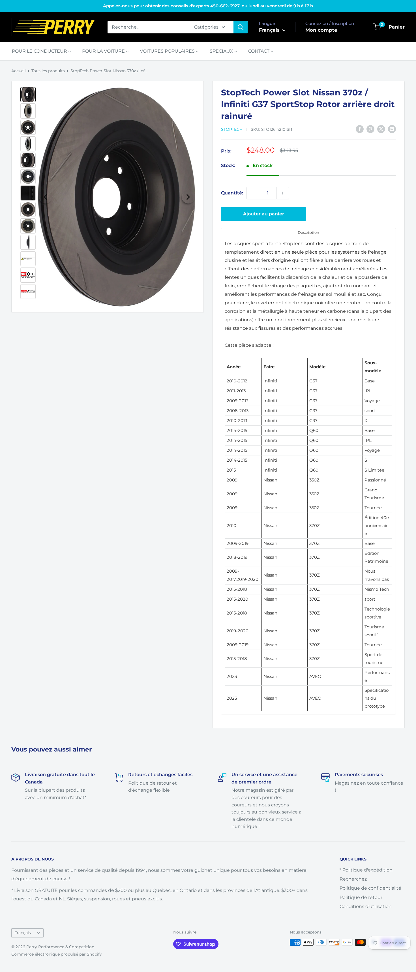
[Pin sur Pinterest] (370, 129)
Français (22, 932)
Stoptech (232, 129)
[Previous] (45, 197)
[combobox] (147, 27)
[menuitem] (41, 51)
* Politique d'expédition (366, 870)
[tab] (308, 232)
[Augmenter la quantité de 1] (283, 193)
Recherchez (353, 879)
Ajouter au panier (263, 214)
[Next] (188, 197)
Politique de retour (361, 897)
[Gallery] (107, 197)
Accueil (18, 70)
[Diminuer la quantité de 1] (253, 193)
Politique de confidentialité (370, 888)
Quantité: (232, 193)
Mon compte (321, 30)
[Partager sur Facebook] (360, 129)
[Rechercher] (240, 27)
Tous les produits (48, 70)
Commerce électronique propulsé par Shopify (56, 954)
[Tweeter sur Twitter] (381, 129)
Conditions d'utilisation (366, 906)
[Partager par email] (392, 129)
